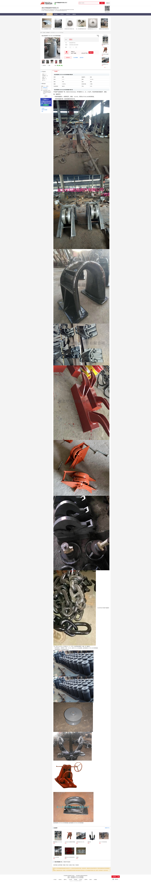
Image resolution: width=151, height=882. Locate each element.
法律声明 (85, 879)
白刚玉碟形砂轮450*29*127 (92, 28)
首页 (41, 32)
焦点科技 (77, 880)
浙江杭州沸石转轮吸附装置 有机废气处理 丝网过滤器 (61, 28)
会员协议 (80, 879)
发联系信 (68, 57)
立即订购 (81, 57)
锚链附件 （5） (44, 78)
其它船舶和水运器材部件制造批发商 (81, 875)
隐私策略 (75, 879)
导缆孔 (73, 865)
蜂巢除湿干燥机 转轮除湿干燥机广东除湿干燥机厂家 (107, 28)
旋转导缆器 (60, 865)
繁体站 (91, 879)
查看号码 (91, 52)
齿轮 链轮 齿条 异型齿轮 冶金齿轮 (70, 28)
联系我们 (60, 879)
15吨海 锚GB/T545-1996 (106, 64)
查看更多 (46, 96)
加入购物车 (76, 57)
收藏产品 (44, 65)
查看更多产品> (107, 827)
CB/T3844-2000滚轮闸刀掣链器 (107, 54)
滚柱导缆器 (55, 865)
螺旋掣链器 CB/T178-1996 (106, 44)
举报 (49, 65)
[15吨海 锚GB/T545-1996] (105, 59)
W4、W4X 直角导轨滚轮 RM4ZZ (81, 28)
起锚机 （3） (44, 77)
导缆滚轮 (77, 865)
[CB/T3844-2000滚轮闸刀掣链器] (105, 50)
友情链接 (95, 879)
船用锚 (70, 865)
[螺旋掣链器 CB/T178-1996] (105, 40)
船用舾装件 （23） (45, 75)
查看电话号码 (45, 87)
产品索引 (43, 108)
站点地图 (70, 879)
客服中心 (65, 879)
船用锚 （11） (44, 74)
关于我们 (55, 879)
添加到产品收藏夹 (44, 109)
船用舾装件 (48, 32)
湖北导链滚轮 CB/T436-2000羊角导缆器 (77, 876)
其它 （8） (44, 80)
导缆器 (64, 865)
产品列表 (44, 32)
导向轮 (67, 865)
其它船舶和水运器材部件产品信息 (69, 875)
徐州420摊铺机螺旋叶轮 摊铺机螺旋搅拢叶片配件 (49, 28)
